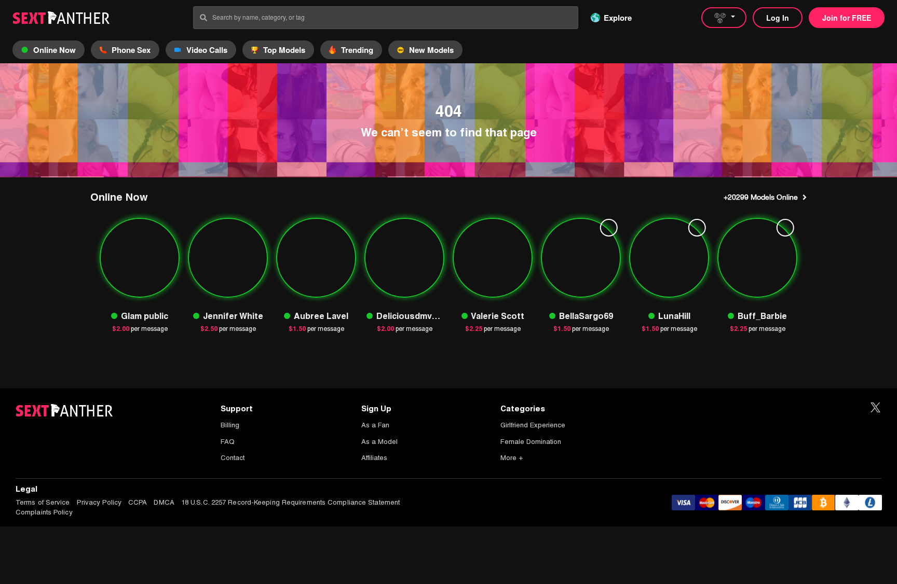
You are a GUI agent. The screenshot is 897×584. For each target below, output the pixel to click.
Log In (777, 17)
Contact (232, 458)
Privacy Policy (99, 502)
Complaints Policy (44, 512)
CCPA (137, 502)
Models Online (761, 197)
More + (511, 458)
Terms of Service (43, 502)
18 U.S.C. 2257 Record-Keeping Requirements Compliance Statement (290, 502)
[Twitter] (875, 408)
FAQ (228, 442)
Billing (230, 425)
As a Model (379, 442)
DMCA (164, 502)
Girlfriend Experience (532, 425)
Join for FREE (846, 17)
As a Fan (375, 425)
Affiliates (374, 458)
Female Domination (530, 442)
